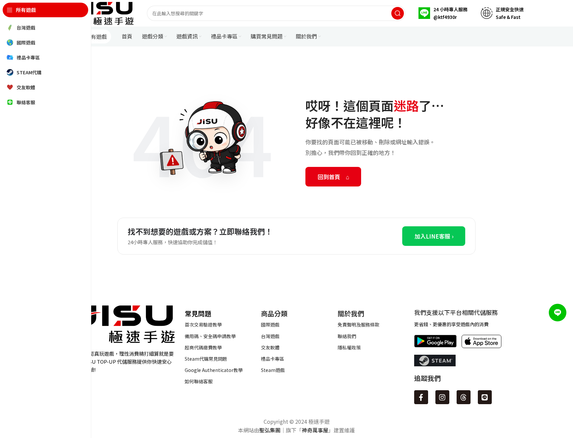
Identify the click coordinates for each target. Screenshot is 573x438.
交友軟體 (270, 347)
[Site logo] (101, 12)
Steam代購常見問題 (206, 358)
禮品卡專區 (272, 358)
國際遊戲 (270, 324)
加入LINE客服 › (433, 236)
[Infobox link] (443, 13)
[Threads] (464, 397)
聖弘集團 (270, 430)
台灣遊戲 (270, 336)
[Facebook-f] (421, 397)
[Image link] (122, 323)
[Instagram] (442, 397)
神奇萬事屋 (315, 430)
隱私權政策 (349, 347)
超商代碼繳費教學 (203, 347)
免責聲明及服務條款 (358, 324)
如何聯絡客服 (199, 381)
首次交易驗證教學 (203, 324)
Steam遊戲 (273, 370)
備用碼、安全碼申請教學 (210, 336)
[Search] (397, 13)
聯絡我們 (347, 336)
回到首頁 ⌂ (333, 177)
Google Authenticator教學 (214, 370)
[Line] (485, 397)
